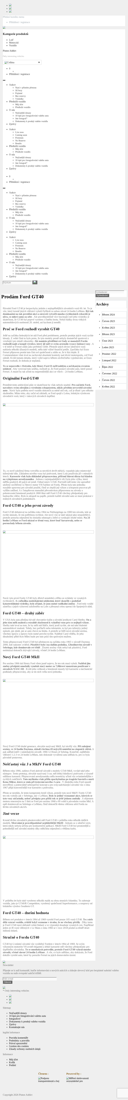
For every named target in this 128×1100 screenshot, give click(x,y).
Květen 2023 (108, 327)
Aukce (12, 84)
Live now (19, 132)
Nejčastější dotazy (23, 113)
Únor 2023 (107, 340)
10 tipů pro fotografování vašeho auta (32, 116)
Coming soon (21, 135)
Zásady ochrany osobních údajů (24, 1049)
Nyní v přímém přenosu (25, 87)
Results (18, 143)
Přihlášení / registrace (19, 22)
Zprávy (12, 124)
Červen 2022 (108, 380)
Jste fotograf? (21, 118)
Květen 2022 (108, 386)
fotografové (14, 1018)
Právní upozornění (18, 1043)
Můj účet (19, 104)
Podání (12, 1065)
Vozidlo (13, 45)
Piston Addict (9, 50)
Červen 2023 (108, 321)
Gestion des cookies (19, 1046)
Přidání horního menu (13, 17)
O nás (12, 110)
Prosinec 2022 (109, 354)
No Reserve (20, 140)
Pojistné (18, 93)
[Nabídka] (4, 80)
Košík (12, 1062)
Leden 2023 (108, 347)
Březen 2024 (108, 314)
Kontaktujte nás (17, 1027)
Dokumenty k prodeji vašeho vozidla (31, 121)
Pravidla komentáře (18, 1037)
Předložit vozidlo (17, 101)
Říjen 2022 (107, 367)
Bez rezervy (20, 96)
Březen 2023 (108, 334)
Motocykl (14, 42)
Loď (11, 39)
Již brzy (18, 90)
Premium (19, 138)
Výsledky (19, 99)
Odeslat (7, 982)
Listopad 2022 (109, 360)
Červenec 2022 (109, 373)
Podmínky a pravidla (19, 1040)
